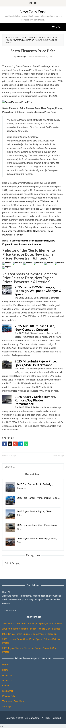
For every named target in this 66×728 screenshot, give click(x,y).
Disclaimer (7, 690)
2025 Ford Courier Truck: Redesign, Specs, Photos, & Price (32, 623)
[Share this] (4, 444)
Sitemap (6, 706)
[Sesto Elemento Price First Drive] (6, 263)
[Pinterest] (30, 3)
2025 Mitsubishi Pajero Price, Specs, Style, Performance (35, 363)
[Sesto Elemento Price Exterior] (17, 263)
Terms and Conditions (13, 701)
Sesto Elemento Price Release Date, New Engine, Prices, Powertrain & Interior (31, 230)
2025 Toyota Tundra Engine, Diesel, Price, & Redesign (29, 633)
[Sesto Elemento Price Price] (17, 101)
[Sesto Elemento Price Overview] (48, 263)
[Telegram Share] (20, 444)
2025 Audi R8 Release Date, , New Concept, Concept (35, 327)
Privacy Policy (9, 695)
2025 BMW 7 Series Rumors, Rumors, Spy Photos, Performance (35, 400)
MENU (58, 27)
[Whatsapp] (26, 444)
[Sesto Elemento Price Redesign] (6, 267)
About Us (7, 675)
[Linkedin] (35, 3)
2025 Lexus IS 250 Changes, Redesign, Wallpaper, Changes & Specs (38, 290)
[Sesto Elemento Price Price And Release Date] (27, 263)
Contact (6, 685)
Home (5, 664)
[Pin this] (15, 444)
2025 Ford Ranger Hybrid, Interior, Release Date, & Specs (31, 628)
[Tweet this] (10, 444)
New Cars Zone (33, 11)
